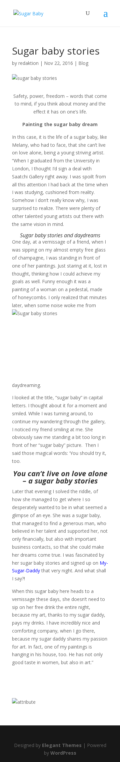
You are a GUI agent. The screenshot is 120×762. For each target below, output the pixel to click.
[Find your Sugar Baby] (24, 702)
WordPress (63, 753)
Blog (83, 63)
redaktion (28, 63)
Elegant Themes (62, 745)
